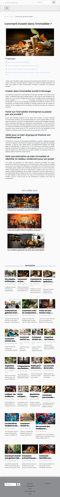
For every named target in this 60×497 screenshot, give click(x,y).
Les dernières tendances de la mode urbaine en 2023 (12, 426)
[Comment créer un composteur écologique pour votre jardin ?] (30, 304)
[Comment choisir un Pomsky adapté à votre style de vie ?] (37, 332)
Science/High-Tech (30, 491)
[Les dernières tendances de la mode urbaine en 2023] (12, 417)
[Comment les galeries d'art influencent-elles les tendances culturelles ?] (13, 304)
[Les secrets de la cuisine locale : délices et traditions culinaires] (49, 360)
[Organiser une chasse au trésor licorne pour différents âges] (10, 360)
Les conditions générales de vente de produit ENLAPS (25, 250)
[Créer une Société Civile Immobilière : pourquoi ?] (24, 221)
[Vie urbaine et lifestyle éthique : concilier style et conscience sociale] (10, 273)
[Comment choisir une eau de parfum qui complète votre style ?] (25, 332)
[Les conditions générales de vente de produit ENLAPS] (25, 241)
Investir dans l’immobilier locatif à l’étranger (18, 62)
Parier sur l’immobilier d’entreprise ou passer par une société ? (23, 66)
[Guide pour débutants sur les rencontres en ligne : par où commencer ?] (37, 360)
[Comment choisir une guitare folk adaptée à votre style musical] (13, 449)
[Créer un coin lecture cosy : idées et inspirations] (47, 304)
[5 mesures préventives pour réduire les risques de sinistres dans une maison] (30, 449)
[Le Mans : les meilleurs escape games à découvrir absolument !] (10, 389)
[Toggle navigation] (7, 8)
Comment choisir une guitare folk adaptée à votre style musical (13, 459)
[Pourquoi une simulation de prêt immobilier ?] (23, 201)
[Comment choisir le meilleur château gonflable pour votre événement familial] (27, 417)
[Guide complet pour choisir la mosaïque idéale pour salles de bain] (23, 389)
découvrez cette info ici (22, 100)
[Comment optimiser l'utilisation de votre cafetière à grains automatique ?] (49, 274)
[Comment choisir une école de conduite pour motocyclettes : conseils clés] (12, 332)
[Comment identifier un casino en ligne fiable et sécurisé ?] (47, 449)
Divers (11, 16)
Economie (30, 484)
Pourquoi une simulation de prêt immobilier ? (23, 210)
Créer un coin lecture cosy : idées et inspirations (45, 313)
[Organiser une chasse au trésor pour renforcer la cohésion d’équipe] (49, 332)
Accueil (6, 16)
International (30, 486)
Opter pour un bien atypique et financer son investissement (23, 69)
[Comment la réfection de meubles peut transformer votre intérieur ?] (36, 273)
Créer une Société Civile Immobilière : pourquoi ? (24, 230)
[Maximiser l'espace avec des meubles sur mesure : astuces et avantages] (35, 389)
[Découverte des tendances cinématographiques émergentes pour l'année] (45, 418)
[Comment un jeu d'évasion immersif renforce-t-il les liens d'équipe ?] (23, 273)
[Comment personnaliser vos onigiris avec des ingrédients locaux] (48, 389)
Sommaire (11, 59)
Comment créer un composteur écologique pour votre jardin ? (29, 313)
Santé (30, 489)
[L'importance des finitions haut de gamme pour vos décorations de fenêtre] (24, 360)
